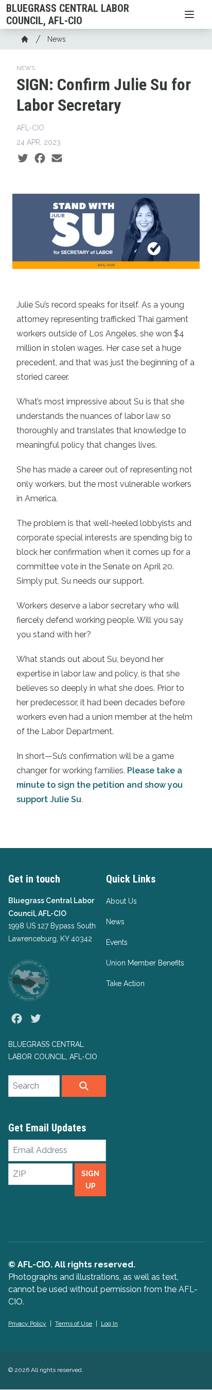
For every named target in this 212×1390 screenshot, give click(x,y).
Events (117, 942)
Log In (109, 1323)
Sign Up (90, 1179)
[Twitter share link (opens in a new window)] (22, 158)
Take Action (125, 983)
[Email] (56, 158)
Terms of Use (73, 1323)
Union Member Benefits (145, 963)
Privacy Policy (27, 1323)
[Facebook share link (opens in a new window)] (39, 158)
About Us (121, 901)
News (56, 39)
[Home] (25, 39)
